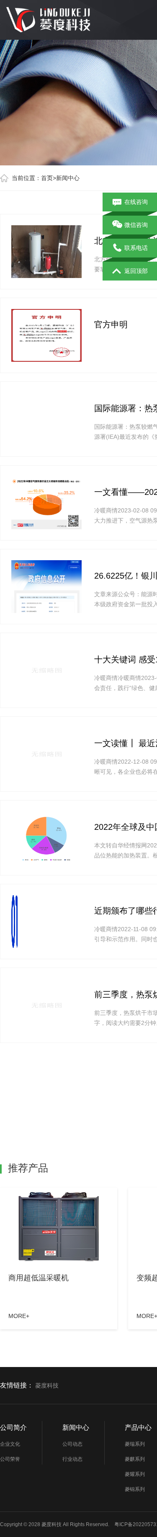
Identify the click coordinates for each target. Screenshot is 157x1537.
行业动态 (72, 1459)
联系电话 (136, 248)
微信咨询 (136, 224)
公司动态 (72, 1444)
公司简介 (13, 1427)
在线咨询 (136, 201)
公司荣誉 (10, 1459)
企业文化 (10, 1444)
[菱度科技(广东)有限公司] (50, 16)
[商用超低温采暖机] (58, 1226)
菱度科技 (47, 1385)
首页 (47, 178)
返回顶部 (136, 271)
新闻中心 (68, 178)
